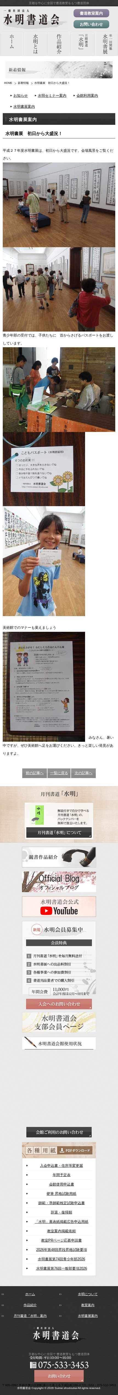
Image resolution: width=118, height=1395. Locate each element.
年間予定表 (62, 1175)
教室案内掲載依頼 (61, 1231)
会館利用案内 (87, 95)
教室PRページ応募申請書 (61, 1240)
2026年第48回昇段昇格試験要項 (61, 1250)
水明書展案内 (24, 106)
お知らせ (20, 95)
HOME (8, 82)
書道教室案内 (91, 13)
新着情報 (23, 82)
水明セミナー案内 (52, 95)
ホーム (30, 1294)
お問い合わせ (91, 24)
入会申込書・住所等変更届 (61, 1166)
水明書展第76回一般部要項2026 (61, 1268)
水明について (88, 1294)
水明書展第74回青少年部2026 (61, 1259)
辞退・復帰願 (61, 1212)
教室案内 (87, 1305)
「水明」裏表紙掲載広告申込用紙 (61, 1222)
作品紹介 (30, 1305)
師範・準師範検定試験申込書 (61, 1203)
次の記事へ (83, 773)
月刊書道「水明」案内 (30, 1316)
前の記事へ (35, 773)
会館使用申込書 (61, 1184)
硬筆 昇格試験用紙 (61, 1194)
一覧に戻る (59, 773)
